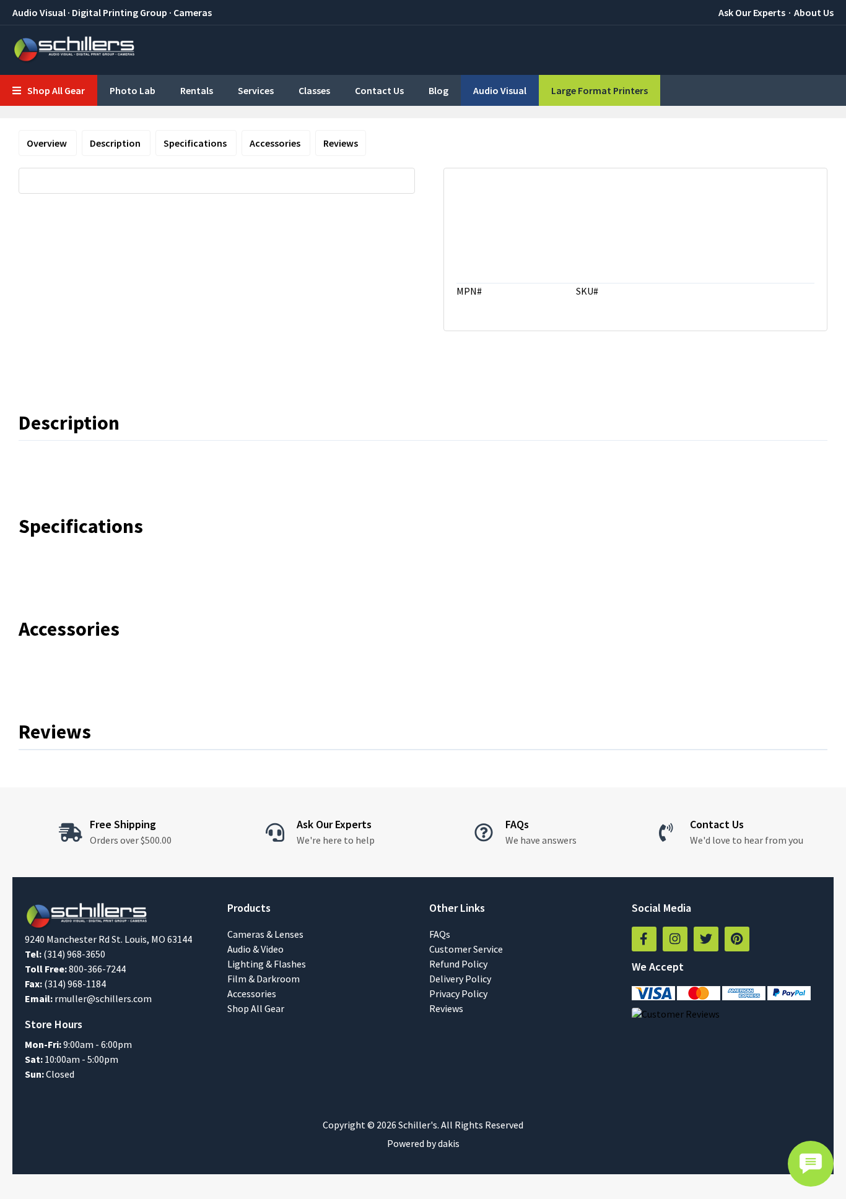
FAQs (439, 934)
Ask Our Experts (751, 12)
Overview (48, 143)
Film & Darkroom (263, 978)
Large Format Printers (599, 90)
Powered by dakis (423, 1143)
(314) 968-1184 (75, 983)
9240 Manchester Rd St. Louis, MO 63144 (108, 939)
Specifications (196, 143)
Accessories (276, 143)
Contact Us (379, 90)
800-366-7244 (97, 969)
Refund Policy (458, 964)
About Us (814, 12)
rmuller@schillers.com (103, 998)
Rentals (196, 90)
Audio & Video (255, 949)
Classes (314, 90)
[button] (48, 90)
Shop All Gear (255, 1008)
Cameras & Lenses (265, 934)
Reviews (340, 143)
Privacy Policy (458, 993)
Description (116, 143)
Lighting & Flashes (266, 964)
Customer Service (466, 949)
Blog (438, 90)
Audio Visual (499, 90)
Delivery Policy (460, 978)
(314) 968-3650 (74, 954)
